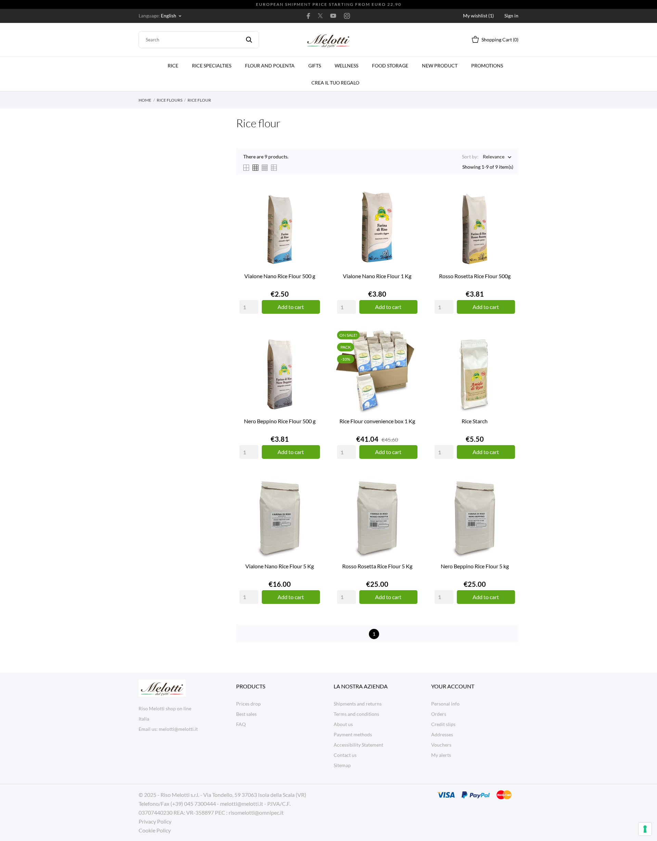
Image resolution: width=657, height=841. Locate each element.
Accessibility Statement (358, 745)
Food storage (390, 65)
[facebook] (308, 15)
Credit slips (443, 724)
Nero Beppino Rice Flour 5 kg (475, 566)
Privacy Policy (155, 821)
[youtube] (333, 15)
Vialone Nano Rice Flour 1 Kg (377, 276)
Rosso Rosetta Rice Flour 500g (475, 276)
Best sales (246, 714)
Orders (438, 714)
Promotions (487, 65)
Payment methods (353, 734)
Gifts (314, 65)
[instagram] (347, 15)
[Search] (249, 39)
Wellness (346, 65)
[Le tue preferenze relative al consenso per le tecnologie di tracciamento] (645, 829)
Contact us (345, 755)
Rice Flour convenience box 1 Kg (377, 421)
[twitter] (320, 15)
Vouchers (441, 745)
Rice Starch (475, 421)
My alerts (441, 755)
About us (343, 724)
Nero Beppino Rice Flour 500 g (279, 421)
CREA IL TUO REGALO (337, 80)
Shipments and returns (358, 704)
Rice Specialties (211, 65)
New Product (440, 65)
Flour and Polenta (270, 65)
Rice (173, 65)
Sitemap (342, 765)
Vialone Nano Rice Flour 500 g (279, 276)
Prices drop (248, 704)
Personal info (445, 704)
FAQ (241, 724)
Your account (452, 686)
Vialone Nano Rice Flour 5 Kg (279, 566)
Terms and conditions (356, 714)
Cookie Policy (155, 830)
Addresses (442, 734)
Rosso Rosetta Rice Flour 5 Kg (377, 566)
